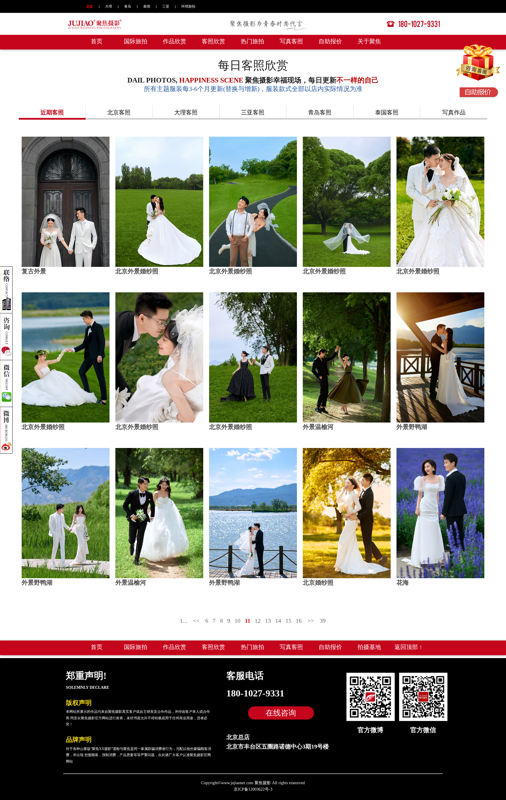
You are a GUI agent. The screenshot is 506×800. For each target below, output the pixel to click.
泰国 (146, 6)
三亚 (165, 6)
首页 (96, 41)
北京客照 (119, 112)
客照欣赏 (213, 41)
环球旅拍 (188, 6)
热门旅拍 (252, 41)
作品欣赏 (174, 41)
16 (299, 620)
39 (323, 620)
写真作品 (454, 112)
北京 (89, 6)
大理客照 (186, 112)
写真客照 (291, 41)
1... (183, 620)
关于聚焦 (369, 41)
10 (237, 620)
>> (310, 620)
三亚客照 (252, 112)
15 (288, 620)
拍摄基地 (369, 647)
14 (278, 620)
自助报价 (330, 41)
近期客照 (52, 112)
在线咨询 (281, 712)
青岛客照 (319, 112)
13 (268, 620)
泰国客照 (387, 112)
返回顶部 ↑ (408, 647)
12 (258, 620)
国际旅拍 (135, 41)
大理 (108, 6)
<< (196, 620)
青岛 (127, 6)
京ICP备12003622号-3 (253, 789)
